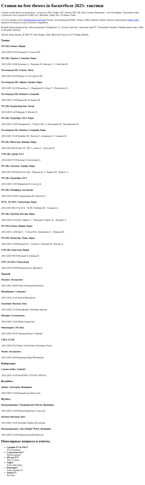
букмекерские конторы (35, 20)
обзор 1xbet (133, 20)
